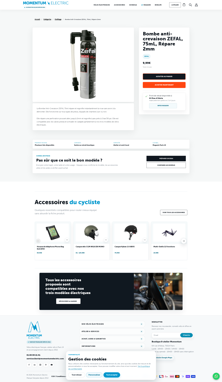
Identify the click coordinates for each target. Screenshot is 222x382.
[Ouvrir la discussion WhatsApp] (216, 376)
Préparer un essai (166, 158)
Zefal (146, 56)
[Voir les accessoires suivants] (183, 241)
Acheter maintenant (164, 85)
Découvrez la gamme (68, 301)
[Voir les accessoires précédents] (38, 241)
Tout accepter (111, 375)
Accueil (37, 19)
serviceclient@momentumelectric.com (45, 358)
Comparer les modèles (166, 165)
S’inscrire (186, 335)
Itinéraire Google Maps (163, 358)
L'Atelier (175, 5)
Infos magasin (163, 105)
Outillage (58, 19)
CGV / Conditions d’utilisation (63, 376)
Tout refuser (77, 375)
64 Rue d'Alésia (156, 98)
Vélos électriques (102, 5)
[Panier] (184, 4)
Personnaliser (94, 375)
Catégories (47, 19)
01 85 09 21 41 (33, 355)
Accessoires (119, 5)
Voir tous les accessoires (174, 212)
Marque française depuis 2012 (35, 7)
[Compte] (196, 4)
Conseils (133, 5)
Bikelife (158, 5)
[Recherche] (190, 4)
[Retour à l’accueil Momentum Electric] (45, 3)
